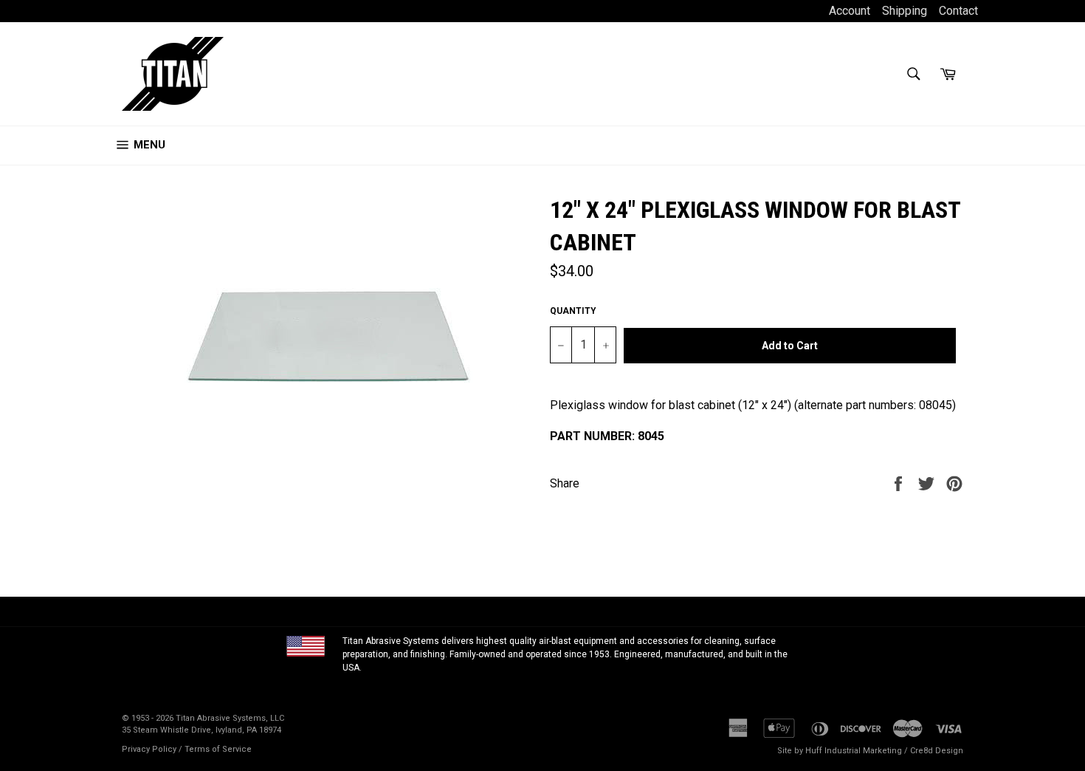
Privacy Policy (149, 749)
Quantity (573, 311)
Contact (958, 11)
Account (851, 11)
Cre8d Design (936, 750)
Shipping (904, 11)
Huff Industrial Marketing (853, 750)
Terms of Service (218, 749)
